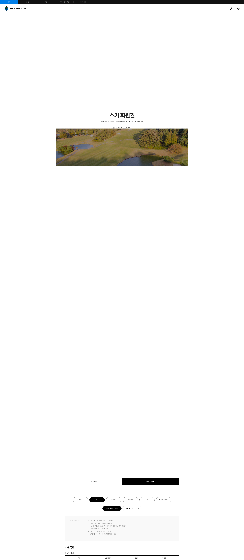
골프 (27, 2)
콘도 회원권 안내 (112, 508)
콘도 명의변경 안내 (132, 508)
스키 (9, 2)
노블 (147, 500)
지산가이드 (83, 2)
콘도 (46, 2)
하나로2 (113, 500)
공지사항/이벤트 (64, 2)
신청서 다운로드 (163, 500)
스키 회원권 (150, 481)
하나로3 (130, 500)
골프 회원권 (93, 481)
